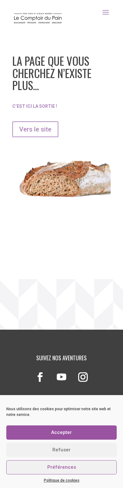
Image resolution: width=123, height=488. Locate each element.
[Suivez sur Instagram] (82, 377)
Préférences (61, 467)
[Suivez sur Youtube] (61, 377)
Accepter (61, 432)
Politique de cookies (61, 480)
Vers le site (35, 129)
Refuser (61, 450)
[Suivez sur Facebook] (40, 377)
